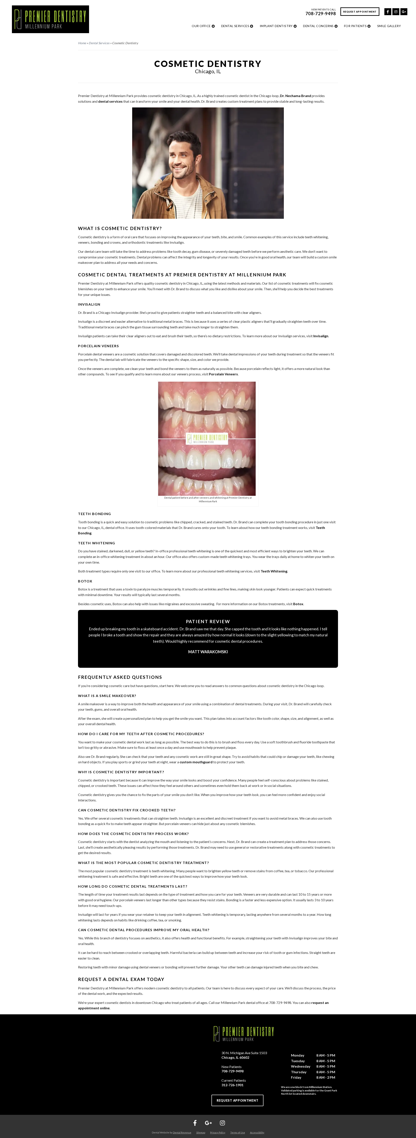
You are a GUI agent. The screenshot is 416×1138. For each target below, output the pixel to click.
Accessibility (257, 1132)
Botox (298, 604)
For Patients (355, 26)
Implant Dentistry (276, 26)
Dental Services (235, 26)
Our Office (201, 26)
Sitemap (200, 1132)
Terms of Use (237, 1132)
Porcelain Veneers (223, 374)
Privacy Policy (217, 1132)
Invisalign (320, 336)
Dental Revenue (182, 1132)
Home (82, 43)
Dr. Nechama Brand (295, 96)
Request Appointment (360, 11)
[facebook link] (387, 11)
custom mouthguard (196, 762)
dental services (110, 101)
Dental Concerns (318, 26)
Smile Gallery (389, 26)
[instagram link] (395, 11)
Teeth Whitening (274, 571)
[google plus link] (403, 11)
